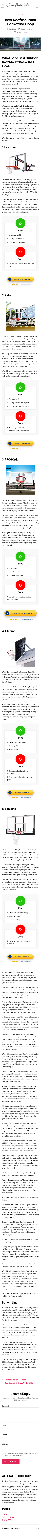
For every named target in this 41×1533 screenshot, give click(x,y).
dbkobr (13, 29)
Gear (20, 15)
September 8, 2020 (28, 29)
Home (4, 1514)
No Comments (22, 32)
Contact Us (7, 1520)
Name (4, 1425)
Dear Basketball (14, 1529)
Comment (5, 1406)
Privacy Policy (8, 1517)
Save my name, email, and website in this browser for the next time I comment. (20, 1455)
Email (4, 1435)
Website (5, 1444)
